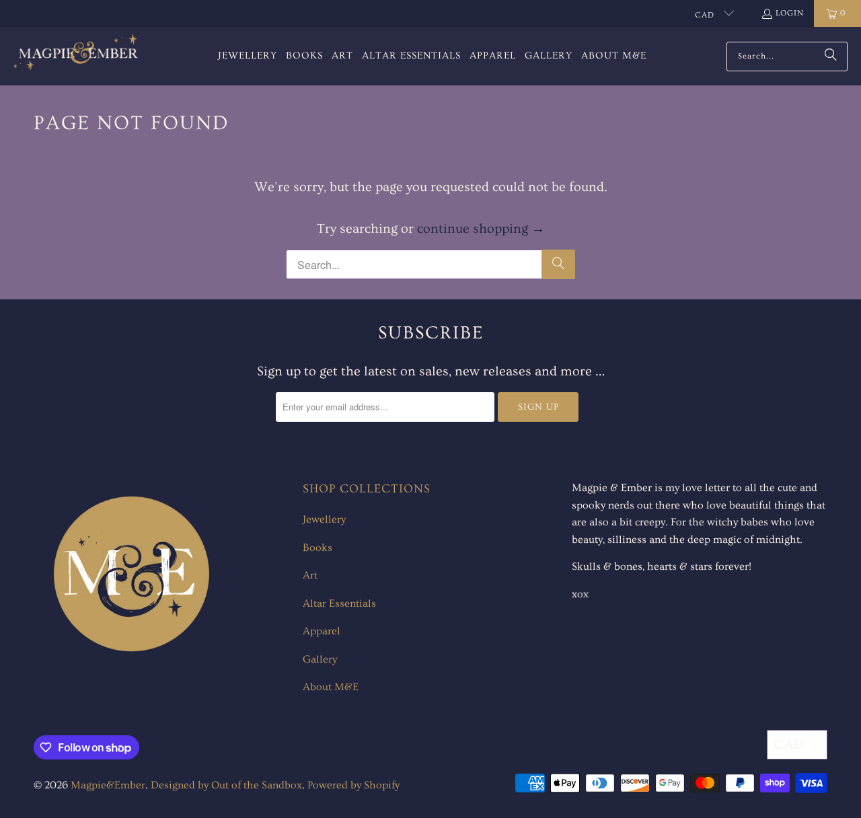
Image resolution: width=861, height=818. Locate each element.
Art (310, 575)
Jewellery (324, 519)
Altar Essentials (339, 603)
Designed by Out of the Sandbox (226, 785)
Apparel (321, 631)
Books (317, 548)
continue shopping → (481, 228)
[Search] (831, 56)
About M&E (331, 687)
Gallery (320, 659)
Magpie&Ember (108, 785)
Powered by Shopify (353, 785)
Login (790, 13)
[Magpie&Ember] (75, 56)
